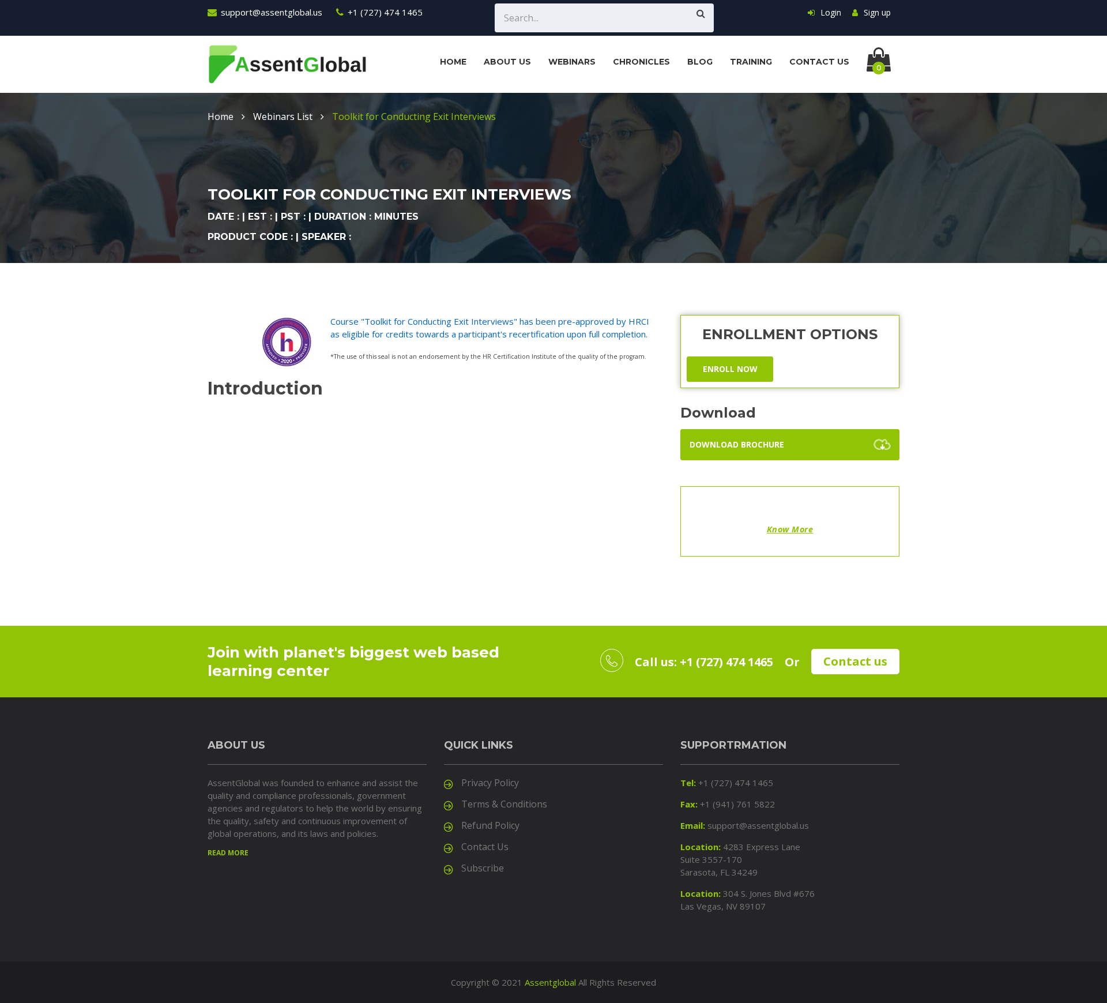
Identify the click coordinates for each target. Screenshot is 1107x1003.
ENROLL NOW (730, 368)
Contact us (819, 62)
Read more (228, 853)
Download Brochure (737, 444)
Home (453, 62)
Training (751, 62)
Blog (700, 62)
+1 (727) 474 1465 (385, 12)
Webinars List (282, 116)
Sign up (877, 12)
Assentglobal (550, 982)
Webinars (572, 62)
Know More (790, 529)
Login (830, 12)
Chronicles (641, 62)
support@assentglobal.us (271, 12)
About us (507, 62)
